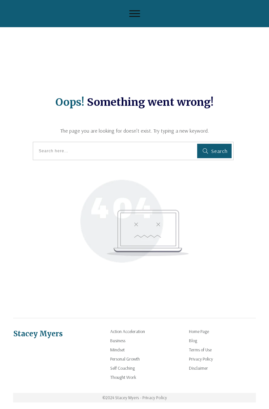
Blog (193, 341)
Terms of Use (200, 350)
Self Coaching (122, 368)
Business (117, 341)
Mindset (117, 350)
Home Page (199, 331)
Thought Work (123, 377)
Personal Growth (125, 359)
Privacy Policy (201, 359)
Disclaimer (198, 368)
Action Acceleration (127, 331)
